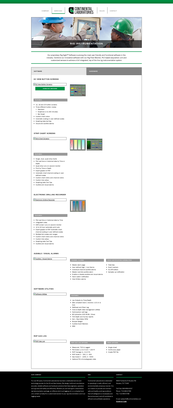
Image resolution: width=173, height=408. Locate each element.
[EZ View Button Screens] (50, 84)
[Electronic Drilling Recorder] (50, 200)
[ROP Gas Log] (50, 341)
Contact (113, 11)
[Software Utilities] (50, 294)
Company (45, 11)
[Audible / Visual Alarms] (50, 258)
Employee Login (121, 401)
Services (58, 11)
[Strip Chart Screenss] (50, 138)
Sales (102, 11)
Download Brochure (50, 88)
